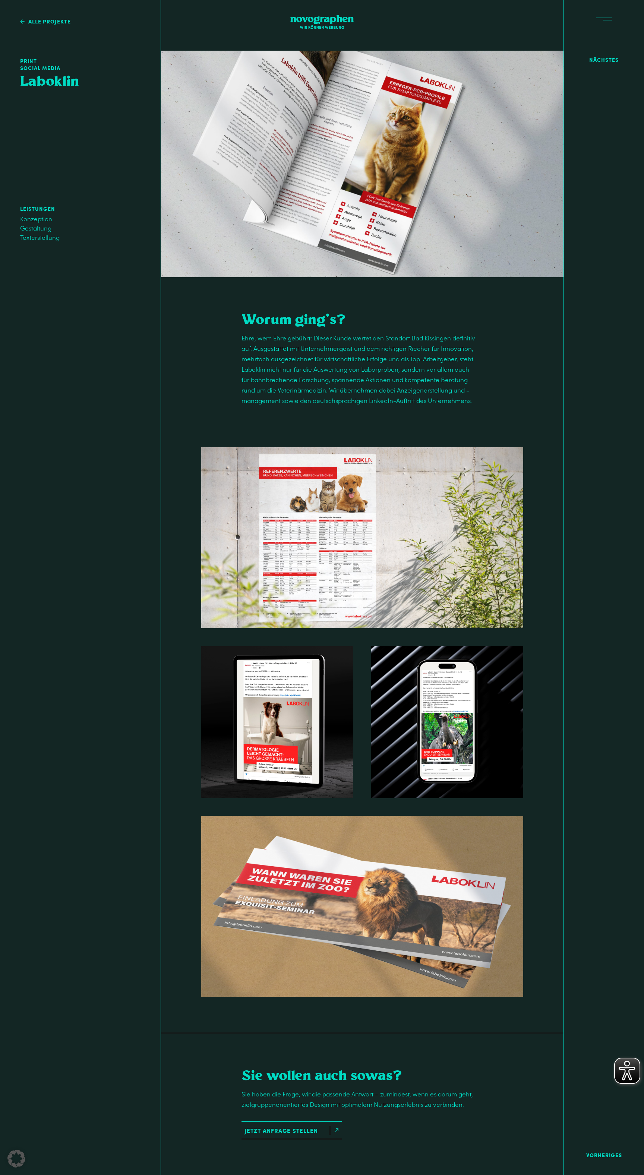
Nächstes (604, 59)
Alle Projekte (49, 21)
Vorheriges (604, 1155)
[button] (16, 1158)
